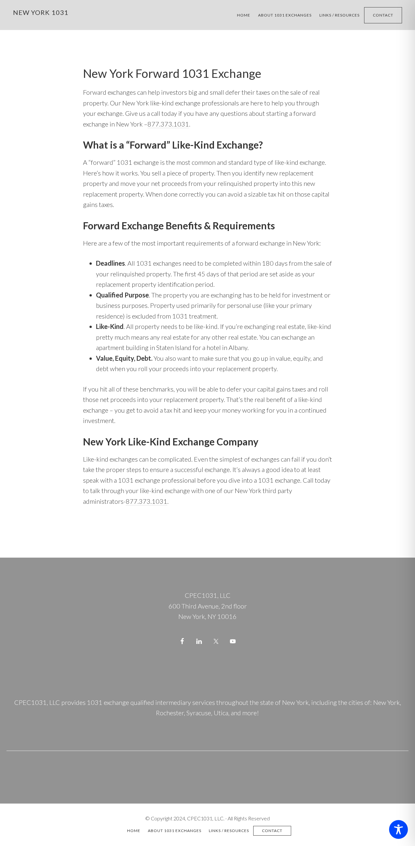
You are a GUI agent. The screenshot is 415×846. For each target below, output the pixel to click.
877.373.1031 (168, 124)
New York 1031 (40, 12)
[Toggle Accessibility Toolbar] (398, 829)
